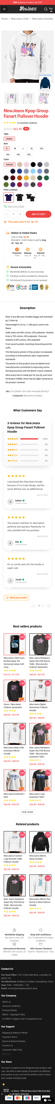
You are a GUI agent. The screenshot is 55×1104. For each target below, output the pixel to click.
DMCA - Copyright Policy (13, 1014)
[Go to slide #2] (27, 98)
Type (6, 134)
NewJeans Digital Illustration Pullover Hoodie (38, 707)
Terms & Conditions (11, 1006)
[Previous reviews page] (34, 605)
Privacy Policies (9, 1010)
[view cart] (51, 9)
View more (27, 812)
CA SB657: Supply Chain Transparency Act (22, 1019)
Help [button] (49, 1100)
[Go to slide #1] (11, 98)
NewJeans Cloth (20, 18)
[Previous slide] (6, 56)
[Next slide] (49, 56)
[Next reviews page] (48, 605)
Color (6, 159)
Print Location (10, 190)
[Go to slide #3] (43, 98)
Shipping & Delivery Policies (15, 1033)
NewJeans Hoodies (42, 18)
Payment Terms (9, 1037)
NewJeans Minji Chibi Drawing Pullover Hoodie (14, 750)
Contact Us (7, 1045)
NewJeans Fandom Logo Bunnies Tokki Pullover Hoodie (13, 859)
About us (6, 1002)
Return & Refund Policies (13, 1041)
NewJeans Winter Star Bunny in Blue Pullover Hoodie (39, 902)
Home (4, 18)
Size (6, 143)
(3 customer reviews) (27, 123)
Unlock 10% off (6, 1090)
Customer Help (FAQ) (12, 1050)
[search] (46, 9)
